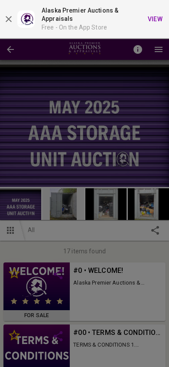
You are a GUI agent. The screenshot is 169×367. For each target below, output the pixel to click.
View (155, 19)
